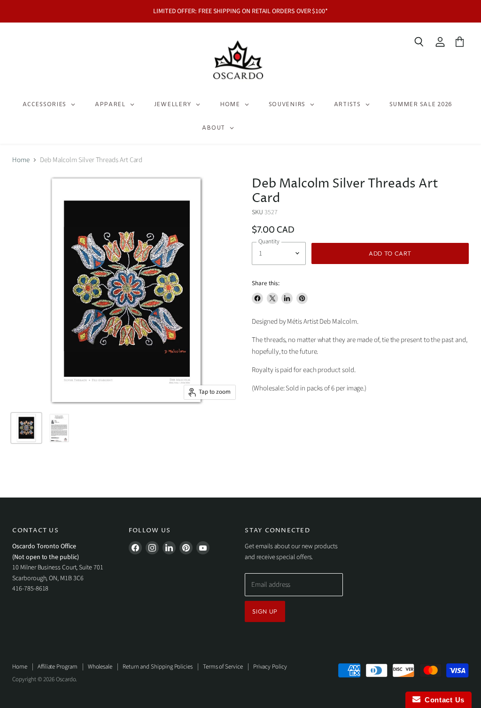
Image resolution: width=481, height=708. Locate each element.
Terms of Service (223, 666)
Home (21, 160)
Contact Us (442, 700)
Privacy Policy (270, 666)
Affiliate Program (58, 666)
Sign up (265, 611)
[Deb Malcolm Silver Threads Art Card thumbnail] (26, 428)
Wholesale (100, 666)
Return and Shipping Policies (158, 666)
